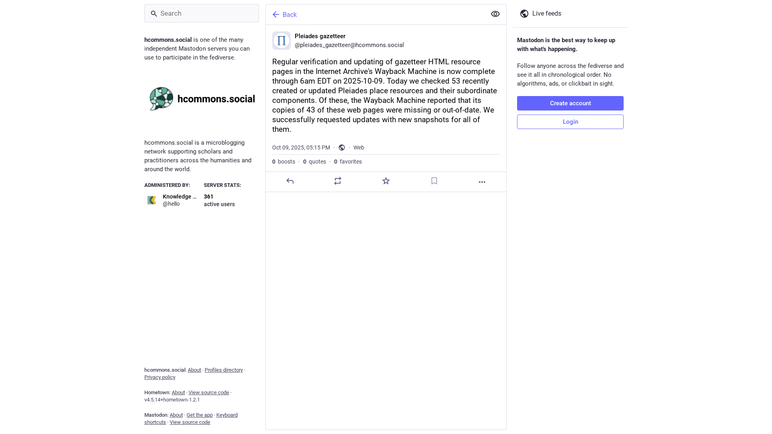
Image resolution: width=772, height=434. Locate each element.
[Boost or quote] (338, 181)
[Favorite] (386, 181)
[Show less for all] (495, 14)
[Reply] (290, 181)
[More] (482, 182)
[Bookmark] (434, 181)
